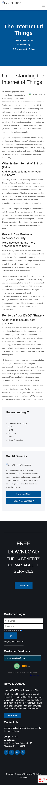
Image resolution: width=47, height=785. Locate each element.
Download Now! (23, 494)
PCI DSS (12, 433)
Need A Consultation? (23, 501)
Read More (12, 715)
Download (24, 585)
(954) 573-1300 (11, 737)
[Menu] (43, 5)
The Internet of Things (17, 423)
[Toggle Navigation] (7, 421)
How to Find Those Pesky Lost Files (21, 690)
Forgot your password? (14, 641)
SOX (10, 427)
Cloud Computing (15, 440)
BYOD (11, 430)
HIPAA (11, 437)
